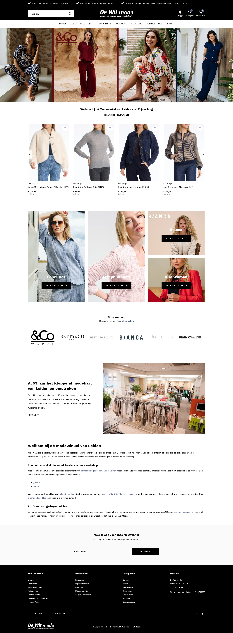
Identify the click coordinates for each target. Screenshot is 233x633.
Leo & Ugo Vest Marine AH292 (178, 187)
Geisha (132, 494)
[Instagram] (203, 614)
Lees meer (33, 415)
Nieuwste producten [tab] (116, 115)
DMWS (121, 627)
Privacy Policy (34, 602)
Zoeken (70, 13)
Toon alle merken (125, 321)
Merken (169, 23)
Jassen (73, 23)
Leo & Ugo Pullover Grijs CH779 (88, 187)
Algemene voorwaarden (38, 598)
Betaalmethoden (35, 587)
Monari (122, 494)
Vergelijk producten (83, 595)
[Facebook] (197, 614)
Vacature (136, 23)
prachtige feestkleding (38, 498)
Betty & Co (113, 494)
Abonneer (145, 551)
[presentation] (30, 154)
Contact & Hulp (34, 595)
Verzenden (32, 584)
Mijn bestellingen (82, 584)
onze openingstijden (181, 512)
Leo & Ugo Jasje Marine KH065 (133, 187)
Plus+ (128, 627)
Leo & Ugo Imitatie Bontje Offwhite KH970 (49, 187)
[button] (113, 97)
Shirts (36, 486)
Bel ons (38, 614)
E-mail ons (60, 614)
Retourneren (33, 591)
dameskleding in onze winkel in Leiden (98, 470)
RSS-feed (136, 627)
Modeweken (121, 23)
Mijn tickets (80, 587)
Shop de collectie (56, 285)
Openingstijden (153, 23)
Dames (63, 23)
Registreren (80, 580)
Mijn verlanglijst (81, 591)
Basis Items (105, 23)
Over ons (31, 580)
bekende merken (66, 494)
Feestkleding (87, 23)
